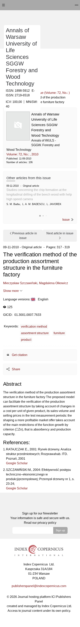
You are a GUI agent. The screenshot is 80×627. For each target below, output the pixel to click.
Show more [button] (11, 290)
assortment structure (35, 333)
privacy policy (46, 522)
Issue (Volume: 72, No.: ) (53, 92)
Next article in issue (59, 233)
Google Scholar (17, 463)
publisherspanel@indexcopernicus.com (39, 586)
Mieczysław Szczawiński (20, 283)
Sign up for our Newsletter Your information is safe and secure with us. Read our (40, 518)
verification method (34, 326)
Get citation (19, 355)
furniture (59, 333)
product (26, 339)
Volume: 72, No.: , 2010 (22, 154)
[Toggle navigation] (3, 5)
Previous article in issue (24, 236)
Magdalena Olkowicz (53, 283)
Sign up (60, 530)
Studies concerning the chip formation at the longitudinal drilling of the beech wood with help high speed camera (39, 194)
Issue (66, 219)
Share (15, 369)
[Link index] (39, 550)
